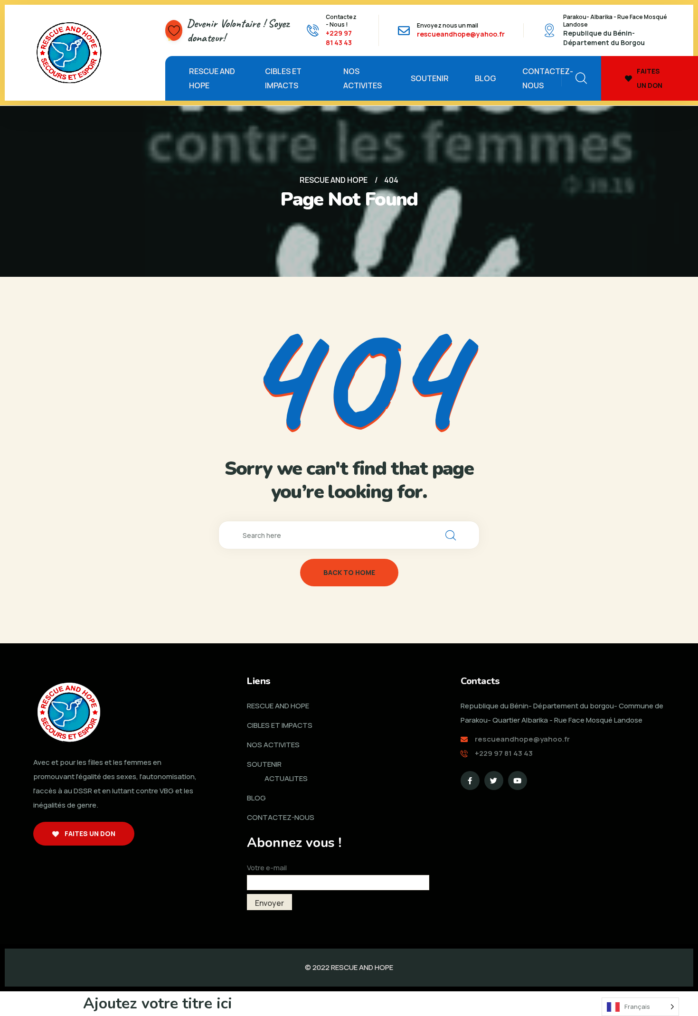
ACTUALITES (286, 778)
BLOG (485, 78)
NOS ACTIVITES (362, 78)
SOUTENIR (430, 78)
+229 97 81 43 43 (339, 37)
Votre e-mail (267, 868)
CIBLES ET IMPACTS (283, 78)
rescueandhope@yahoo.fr (461, 33)
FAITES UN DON (649, 78)
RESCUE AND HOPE (212, 78)
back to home (349, 572)
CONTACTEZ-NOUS (547, 78)
